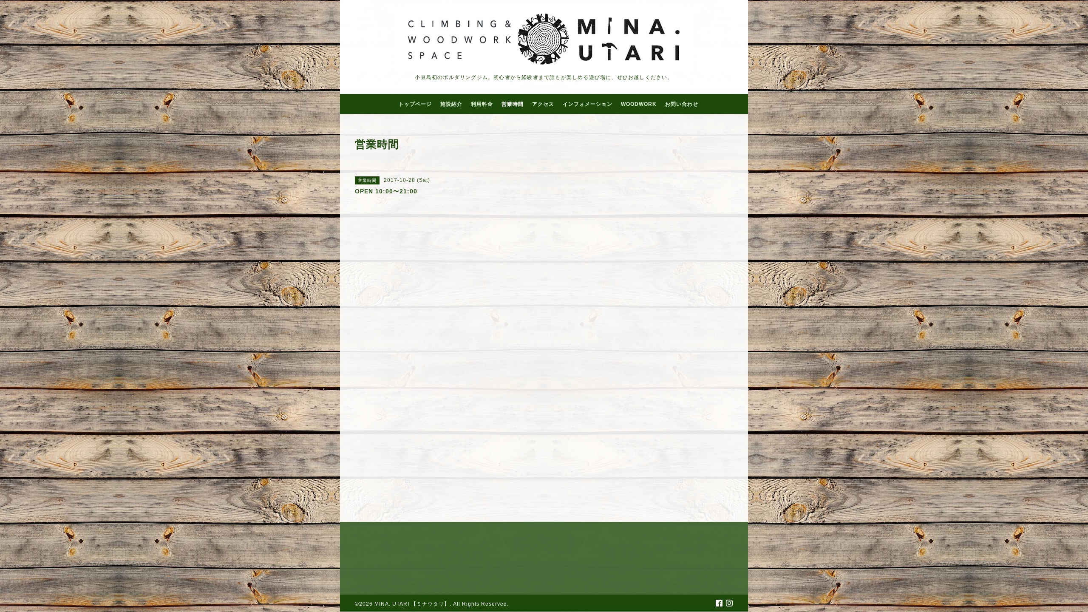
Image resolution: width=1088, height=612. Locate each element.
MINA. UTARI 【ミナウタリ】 (412, 604)
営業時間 (513, 104)
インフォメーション (587, 104)
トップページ (415, 104)
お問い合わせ (681, 104)
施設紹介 (451, 104)
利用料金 (482, 104)
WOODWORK (639, 104)
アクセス (543, 104)
